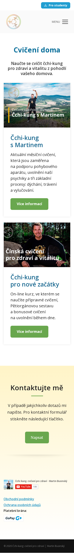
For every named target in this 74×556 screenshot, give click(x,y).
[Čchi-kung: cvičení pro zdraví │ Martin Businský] (13, 21)
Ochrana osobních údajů (22, 505)
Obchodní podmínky (19, 499)
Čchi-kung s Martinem (26, 141)
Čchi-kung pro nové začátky (34, 280)
